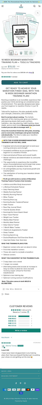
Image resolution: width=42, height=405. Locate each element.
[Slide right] (36, 53)
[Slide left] (6, 53)
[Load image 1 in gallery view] (11, 53)
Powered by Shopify (21, 401)
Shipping (3, 68)
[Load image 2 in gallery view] (16, 53)
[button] (34, 6)
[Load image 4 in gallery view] (26, 53)
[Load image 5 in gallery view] (31, 53)
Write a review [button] (21, 330)
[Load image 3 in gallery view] (21, 53)
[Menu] (2, 6)
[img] (6, 343)
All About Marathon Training (17, 398)
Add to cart (21, 82)
